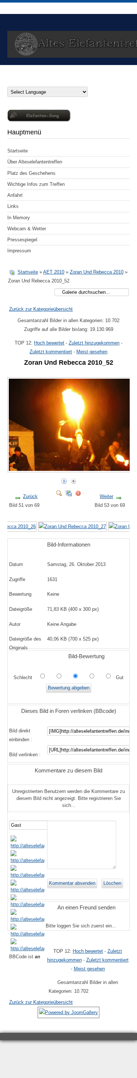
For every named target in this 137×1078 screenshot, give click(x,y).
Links (13, 206)
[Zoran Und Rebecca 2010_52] (70, 469)
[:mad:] (28, 919)
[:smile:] (28, 845)
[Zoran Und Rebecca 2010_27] (72, 526)
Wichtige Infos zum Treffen (36, 184)
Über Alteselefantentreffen (34, 162)
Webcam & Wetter (26, 228)
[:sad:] (28, 934)
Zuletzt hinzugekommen (94, 343)
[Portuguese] (54, 81)
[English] (25, 81)
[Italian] (39, 81)
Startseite (17, 151)
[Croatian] (17, 81)
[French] (32, 81)
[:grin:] (28, 875)
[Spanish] (69, 81)
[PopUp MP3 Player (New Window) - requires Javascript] (39, 120)
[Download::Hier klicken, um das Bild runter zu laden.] (69, 491)
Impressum (19, 250)
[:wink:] (28, 890)
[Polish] (47, 81)
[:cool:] (28, 860)
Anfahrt (15, 195)
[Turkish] (76, 81)
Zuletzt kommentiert (51, 351)
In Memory (18, 217)
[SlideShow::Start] (64, 479)
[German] (10, 81)
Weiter (106, 496)
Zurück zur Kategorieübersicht (41, 309)
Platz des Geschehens (31, 173)
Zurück (30, 496)
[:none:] (28, 904)
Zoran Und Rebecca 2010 (96, 272)
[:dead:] (28, 948)
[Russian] (61, 81)
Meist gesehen (91, 351)
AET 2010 (53, 272)
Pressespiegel (22, 239)
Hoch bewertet (49, 343)
